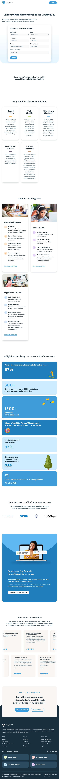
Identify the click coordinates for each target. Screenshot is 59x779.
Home (4, 739)
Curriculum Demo (45, 744)
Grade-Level (13, 32)
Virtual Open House (46, 741)
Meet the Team (27, 744)
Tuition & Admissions (8, 744)
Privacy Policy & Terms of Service (50, 775)
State (31, 32)
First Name (13, 38)
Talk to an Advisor (46, 739)
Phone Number (34, 44)
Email (11, 44)
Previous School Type (15, 49)
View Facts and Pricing (10, 266)
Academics (5, 741)
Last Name (33, 38)
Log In (42, 746)
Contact (4, 746)
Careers (25, 746)
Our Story (25, 741)
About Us (25, 739)
